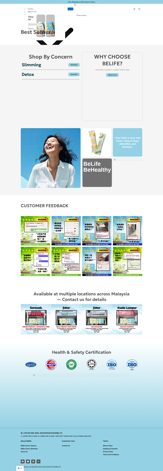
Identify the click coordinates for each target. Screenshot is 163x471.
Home (30, 9)
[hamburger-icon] (70, 9)
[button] (23, 319)
